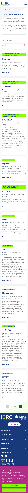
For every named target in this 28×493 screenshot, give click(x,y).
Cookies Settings (14, 485)
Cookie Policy (10, 481)
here (16, 30)
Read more (5, 72)
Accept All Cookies (14, 490)
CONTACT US (14, 424)
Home (2, 9)
